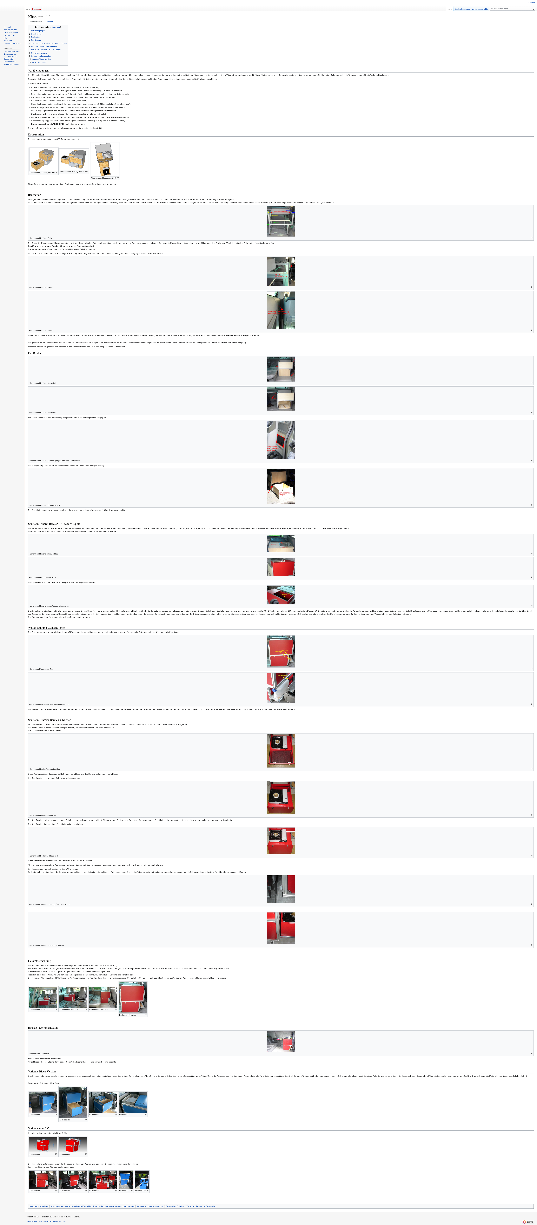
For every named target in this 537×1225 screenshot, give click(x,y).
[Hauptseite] (12, 11)
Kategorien (34, 1206)
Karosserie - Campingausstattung (120, 1206)
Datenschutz (32, 1221)
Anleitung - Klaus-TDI (81, 1206)
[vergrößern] (57, 172)
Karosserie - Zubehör (174, 1206)
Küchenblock (49, 21)
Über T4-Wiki (44, 1221)
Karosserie (98, 1206)
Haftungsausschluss (58, 1221)
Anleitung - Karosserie (60, 1206)
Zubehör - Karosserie (205, 1206)
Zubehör (190, 1206)
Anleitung (44, 1206)
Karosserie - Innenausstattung (150, 1206)
